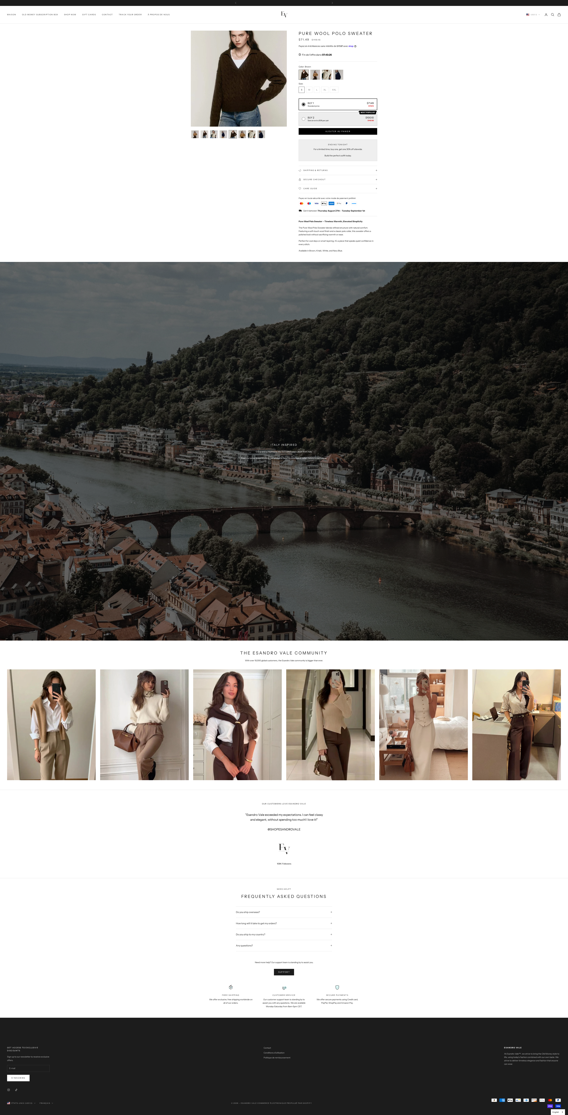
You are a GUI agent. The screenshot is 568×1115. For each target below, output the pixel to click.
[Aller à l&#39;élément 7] (252, 134)
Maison (11, 14)
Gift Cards (89, 14)
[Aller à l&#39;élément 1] (195, 134)
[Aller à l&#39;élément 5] (233, 134)
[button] (338, 104)
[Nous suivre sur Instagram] (8, 1089)
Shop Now (70, 14)
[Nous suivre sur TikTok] (16, 1089)
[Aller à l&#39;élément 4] (223, 134)
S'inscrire (18, 1078)
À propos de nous (159, 14)
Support (284, 972)
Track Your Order (130, 14)
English (555, 1112)
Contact (107, 14)
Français (45, 1103)
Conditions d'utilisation (274, 1052)
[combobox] (558, 1112)
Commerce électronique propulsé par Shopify (284, 1103)
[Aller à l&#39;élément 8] (261, 134)
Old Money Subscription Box (40, 14)
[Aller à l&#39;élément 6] (242, 134)
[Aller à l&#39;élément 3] (214, 134)
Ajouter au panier (337, 131)
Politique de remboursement (277, 1057)
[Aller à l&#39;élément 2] (204, 134)
